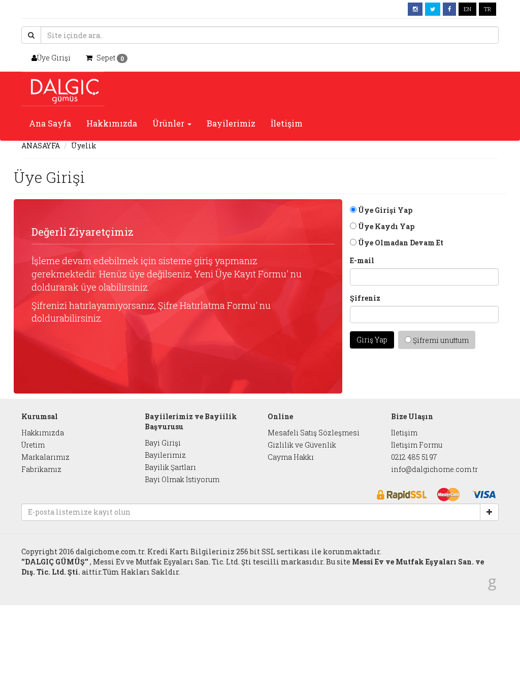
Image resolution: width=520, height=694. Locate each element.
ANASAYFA (40, 145)
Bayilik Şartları (170, 467)
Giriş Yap (371, 339)
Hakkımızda (111, 123)
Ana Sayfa (50, 123)
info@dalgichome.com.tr (434, 469)
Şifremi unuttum (440, 340)
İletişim (287, 123)
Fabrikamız (41, 469)
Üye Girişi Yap (384, 210)
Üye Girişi (54, 57)
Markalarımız (45, 457)
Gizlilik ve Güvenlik (302, 445)
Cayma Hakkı (291, 457)
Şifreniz (365, 298)
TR (487, 9)
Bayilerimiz (231, 123)
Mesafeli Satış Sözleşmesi (314, 432)
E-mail (362, 260)
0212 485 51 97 (414, 457)
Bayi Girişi (163, 443)
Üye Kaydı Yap (385, 226)
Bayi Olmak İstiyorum (182, 479)
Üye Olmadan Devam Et (399, 242)
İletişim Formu (416, 445)
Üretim (33, 445)
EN (467, 9)
